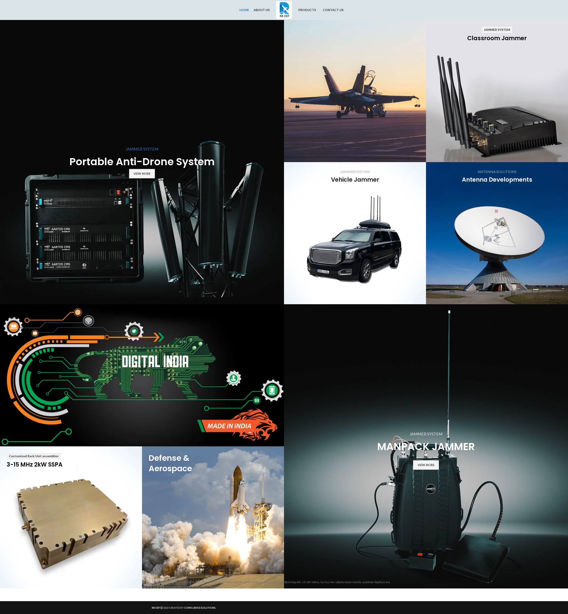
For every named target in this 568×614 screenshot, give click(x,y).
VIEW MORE (142, 173)
